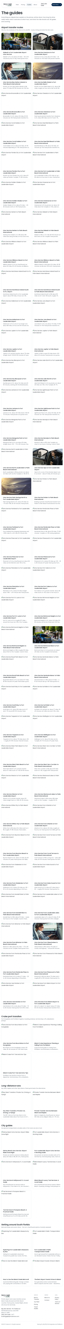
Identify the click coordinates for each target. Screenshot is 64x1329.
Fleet (17, 4)
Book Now (55, 4)
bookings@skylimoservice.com (10, 1316)
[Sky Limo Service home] (7, 5)
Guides (29, 4)
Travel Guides (36, 1307)
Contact (46, 1300)
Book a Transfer (36, 1298)
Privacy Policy (57, 1298)
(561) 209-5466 (44, 4)
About (35, 4)
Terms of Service (57, 1302)
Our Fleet (36, 1302)
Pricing (23, 4)
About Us (47, 1297)
